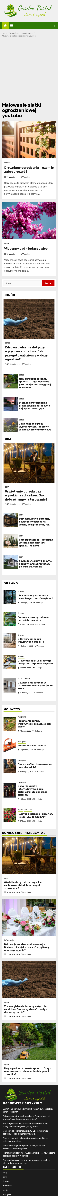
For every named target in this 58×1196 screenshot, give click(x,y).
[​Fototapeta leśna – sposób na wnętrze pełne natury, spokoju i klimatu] (11, 541)
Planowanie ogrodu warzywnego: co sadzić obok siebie (34, 724)
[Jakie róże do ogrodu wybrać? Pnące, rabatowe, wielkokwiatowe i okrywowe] (11, 425)
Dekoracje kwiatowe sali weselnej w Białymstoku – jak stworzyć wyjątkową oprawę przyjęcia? (26, 947)
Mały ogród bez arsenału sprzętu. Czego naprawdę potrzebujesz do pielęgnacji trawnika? (35, 383)
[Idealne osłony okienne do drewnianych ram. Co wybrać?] (10, 597)
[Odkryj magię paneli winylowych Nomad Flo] (10, 640)
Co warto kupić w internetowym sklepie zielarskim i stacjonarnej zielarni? (32, 790)
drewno (7, 162)
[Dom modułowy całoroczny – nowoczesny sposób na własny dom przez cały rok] (11, 520)
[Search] (54, 25)
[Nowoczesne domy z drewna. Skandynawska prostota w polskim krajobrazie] (11, 562)
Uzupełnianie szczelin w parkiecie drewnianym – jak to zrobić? (35, 685)
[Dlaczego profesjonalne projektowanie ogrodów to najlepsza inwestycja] (11, 404)
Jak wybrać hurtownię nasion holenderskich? (35, 766)
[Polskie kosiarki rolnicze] (10, 745)
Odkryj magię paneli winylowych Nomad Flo (31, 640)
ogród (6, 243)
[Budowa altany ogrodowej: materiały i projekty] (10, 619)
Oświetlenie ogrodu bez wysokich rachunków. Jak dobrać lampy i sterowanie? (26, 495)
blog (5, 1172)
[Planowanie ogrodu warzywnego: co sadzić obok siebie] (10, 724)
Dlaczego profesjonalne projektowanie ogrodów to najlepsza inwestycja (34, 405)
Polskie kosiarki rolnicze (32, 745)
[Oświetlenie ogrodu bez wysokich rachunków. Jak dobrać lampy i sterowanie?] (29, 463)
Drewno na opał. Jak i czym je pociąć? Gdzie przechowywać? (35, 662)
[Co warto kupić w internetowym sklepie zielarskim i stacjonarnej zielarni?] (10, 790)
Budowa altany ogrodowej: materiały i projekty (33, 618)
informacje (9, 940)
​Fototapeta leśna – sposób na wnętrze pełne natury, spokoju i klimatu (36, 542)
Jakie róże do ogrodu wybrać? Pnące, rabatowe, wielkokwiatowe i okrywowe (35, 426)
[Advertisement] (29, 71)
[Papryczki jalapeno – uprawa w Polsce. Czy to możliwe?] (10, 815)
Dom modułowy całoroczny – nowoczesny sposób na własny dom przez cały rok (35, 521)
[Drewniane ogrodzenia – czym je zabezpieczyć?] (29, 139)
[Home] (5, 26)
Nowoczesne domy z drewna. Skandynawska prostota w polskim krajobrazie (35, 564)
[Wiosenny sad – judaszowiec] (29, 220)
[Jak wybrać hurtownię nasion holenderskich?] (10, 766)
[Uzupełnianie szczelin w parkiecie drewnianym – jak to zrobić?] (10, 685)
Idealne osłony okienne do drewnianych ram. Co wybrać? (35, 597)
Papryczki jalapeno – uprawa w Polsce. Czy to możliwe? (35, 815)
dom (7, 487)
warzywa (22, 717)
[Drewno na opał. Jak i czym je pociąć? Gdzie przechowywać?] (10, 662)
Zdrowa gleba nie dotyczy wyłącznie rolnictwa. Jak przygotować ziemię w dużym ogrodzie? (28, 353)
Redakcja (26, 177)
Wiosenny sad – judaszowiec (26, 248)
